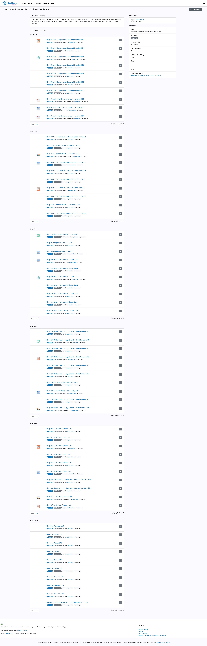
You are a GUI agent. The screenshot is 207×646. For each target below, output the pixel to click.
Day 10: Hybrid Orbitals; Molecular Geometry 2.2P (66, 162)
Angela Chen (72, 42)
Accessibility (143, 633)
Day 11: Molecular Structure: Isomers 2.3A (63, 154)
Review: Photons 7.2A (55, 577)
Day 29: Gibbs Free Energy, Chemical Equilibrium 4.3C (68, 331)
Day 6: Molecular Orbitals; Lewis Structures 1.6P (65, 116)
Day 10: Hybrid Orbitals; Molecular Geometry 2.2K (66, 196)
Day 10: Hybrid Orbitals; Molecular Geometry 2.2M (66, 213)
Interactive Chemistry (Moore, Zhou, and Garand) (146, 75)
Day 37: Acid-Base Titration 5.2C (59, 437)
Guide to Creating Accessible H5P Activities (152, 635)
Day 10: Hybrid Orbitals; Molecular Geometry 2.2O (66, 171)
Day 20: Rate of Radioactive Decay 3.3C (62, 277)
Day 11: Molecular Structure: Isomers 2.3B (63, 145)
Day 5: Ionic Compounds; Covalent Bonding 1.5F (65, 73)
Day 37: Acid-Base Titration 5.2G (59, 429)
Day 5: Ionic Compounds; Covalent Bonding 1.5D (65, 90)
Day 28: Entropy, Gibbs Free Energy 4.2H (63, 391)
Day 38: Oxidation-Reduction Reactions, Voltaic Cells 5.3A (69, 488)
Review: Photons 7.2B (55, 585)
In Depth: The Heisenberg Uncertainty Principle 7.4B (67, 602)
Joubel (168, 642)
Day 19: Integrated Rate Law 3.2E (60, 243)
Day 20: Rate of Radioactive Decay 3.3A (62, 260)
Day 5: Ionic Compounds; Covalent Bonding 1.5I (65, 48)
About (141, 631)
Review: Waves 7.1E (54, 568)
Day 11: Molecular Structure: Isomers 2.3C (63, 205)
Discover (23, 3)
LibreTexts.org (8, 633)
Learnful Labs (22, 630)
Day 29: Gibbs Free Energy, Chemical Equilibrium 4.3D (68, 365)
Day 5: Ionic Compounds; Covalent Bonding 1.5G (65, 65)
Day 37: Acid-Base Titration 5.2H (59, 505)
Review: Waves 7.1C (54, 551)
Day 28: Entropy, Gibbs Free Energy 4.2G (63, 382)
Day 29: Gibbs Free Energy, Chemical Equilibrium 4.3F (68, 348)
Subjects (46, 3)
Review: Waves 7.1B (54, 543)
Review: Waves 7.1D (54, 560)
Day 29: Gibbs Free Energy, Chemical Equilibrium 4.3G (68, 340)
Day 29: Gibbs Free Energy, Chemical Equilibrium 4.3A (68, 374)
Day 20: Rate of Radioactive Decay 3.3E (62, 234)
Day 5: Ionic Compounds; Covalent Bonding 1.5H (65, 57)
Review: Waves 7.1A (54, 534)
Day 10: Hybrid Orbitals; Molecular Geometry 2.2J (66, 188)
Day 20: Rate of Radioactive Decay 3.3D (62, 285)
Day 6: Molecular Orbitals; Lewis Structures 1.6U (65, 107)
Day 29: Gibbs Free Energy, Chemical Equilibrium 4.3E (68, 357)
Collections (38, 3)
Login (203, 3)
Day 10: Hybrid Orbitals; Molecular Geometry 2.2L (66, 179)
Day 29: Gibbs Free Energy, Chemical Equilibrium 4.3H (68, 399)
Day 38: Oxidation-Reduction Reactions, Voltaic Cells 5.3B (69, 480)
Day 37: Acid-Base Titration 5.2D (59, 446)
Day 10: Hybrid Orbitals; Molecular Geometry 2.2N (66, 137)
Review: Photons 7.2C (55, 594)
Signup (146, 629)
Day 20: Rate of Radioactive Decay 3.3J (62, 294)
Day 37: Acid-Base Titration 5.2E (59, 454)
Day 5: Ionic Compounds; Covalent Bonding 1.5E (65, 82)
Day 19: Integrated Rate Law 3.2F (60, 251)
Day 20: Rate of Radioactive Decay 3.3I (62, 302)
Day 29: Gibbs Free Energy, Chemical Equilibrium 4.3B (68, 408)
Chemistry (134, 38)
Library (30, 3)
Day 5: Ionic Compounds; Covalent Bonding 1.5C (65, 40)
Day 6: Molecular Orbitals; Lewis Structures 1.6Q (65, 99)
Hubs (52, 3)
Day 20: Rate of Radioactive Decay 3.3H (62, 310)
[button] (195, 9)
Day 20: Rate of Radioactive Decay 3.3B (62, 268)
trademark (160, 642)
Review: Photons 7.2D (55, 526)
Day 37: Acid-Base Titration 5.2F (59, 463)
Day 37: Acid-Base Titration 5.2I (59, 471)
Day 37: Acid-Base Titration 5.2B (59, 497)
